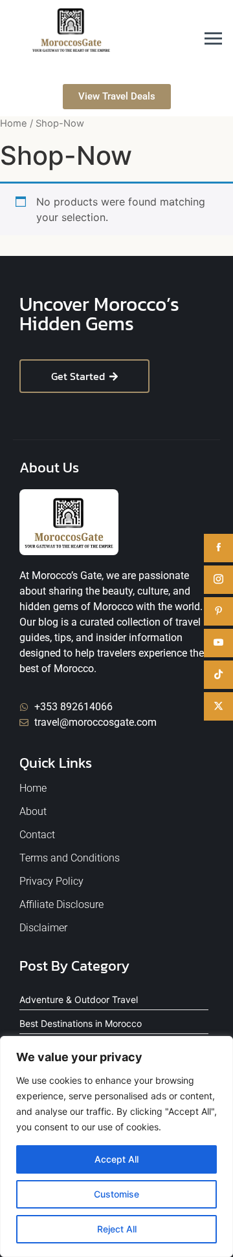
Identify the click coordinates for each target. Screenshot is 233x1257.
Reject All (117, 1228)
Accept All (116, 1159)
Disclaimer (43, 928)
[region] (116, 1146)
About (33, 811)
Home (13, 123)
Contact (37, 835)
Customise (116, 1193)
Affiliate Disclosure (61, 904)
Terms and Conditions (69, 858)
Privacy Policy (51, 881)
